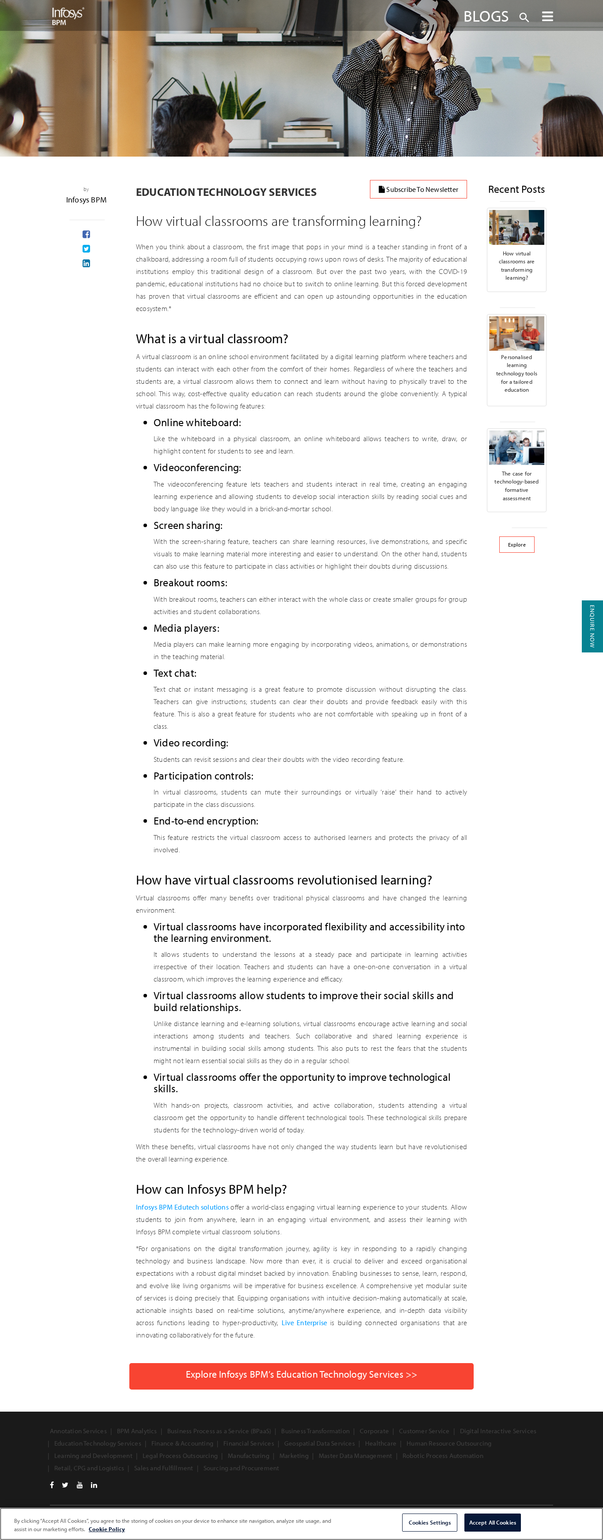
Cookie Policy (107, 1529)
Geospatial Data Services (319, 1443)
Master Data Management (355, 1455)
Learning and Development (93, 1455)
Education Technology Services (97, 1443)
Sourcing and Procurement (241, 1468)
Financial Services (248, 1443)
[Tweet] (86, 249)
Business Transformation (315, 1431)
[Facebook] (52, 1485)
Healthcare (380, 1443)
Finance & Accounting (182, 1443)
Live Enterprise (305, 1322)
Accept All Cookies (492, 1522)
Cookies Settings (430, 1522)
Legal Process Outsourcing (180, 1455)
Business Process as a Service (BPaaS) (219, 1431)
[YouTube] (80, 1485)
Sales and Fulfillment (163, 1468)
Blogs (486, 15)
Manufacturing (248, 1455)
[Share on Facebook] (86, 235)
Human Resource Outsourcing (449, 1443)
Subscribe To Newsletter (421, 189)
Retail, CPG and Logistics (89, 1468)
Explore (517, 544)
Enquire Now (592, 626)
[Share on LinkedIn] (86, 264)
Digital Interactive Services (498, 1431)
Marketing (294, 1455)
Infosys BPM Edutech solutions (182, 1207)
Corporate (374, 1431)
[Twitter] (65, 1485)
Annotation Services (78, 1431)
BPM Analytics (137, 1431)
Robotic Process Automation (443, 1455)
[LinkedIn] (94, 1485)
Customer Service (424, 1431)
